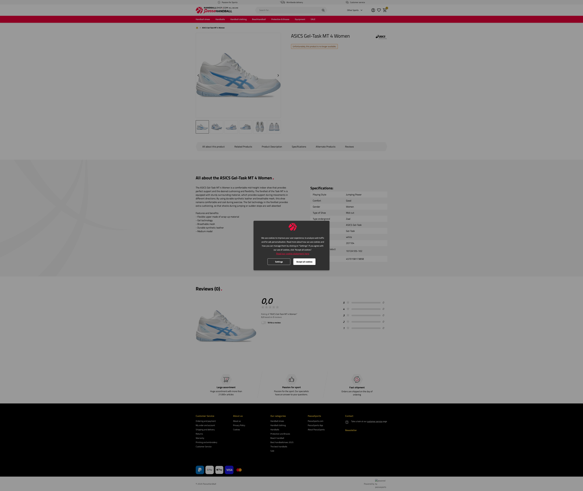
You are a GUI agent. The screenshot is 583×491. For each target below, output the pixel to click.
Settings (279, 261)
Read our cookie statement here (292, 253)
